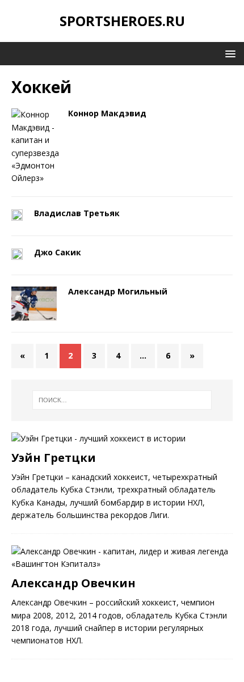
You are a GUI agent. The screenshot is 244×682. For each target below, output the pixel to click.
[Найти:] (122, 400)
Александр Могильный (117, 291)
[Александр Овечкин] (122, 563)
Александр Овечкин (73, 583)
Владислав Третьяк (77, 213)
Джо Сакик (57, 252)
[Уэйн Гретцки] (98, 438)
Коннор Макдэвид (107, 113)
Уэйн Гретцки (53, 457)
